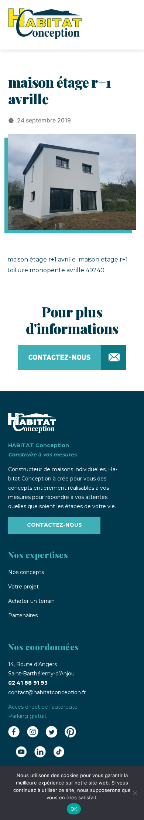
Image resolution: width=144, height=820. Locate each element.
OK (74, 809)
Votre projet (23, 586)
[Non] (134, 793)
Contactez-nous (54, 525)
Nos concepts (26, 572)
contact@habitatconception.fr (47, 692)
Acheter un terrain (31, 601)
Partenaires (23, 615)
